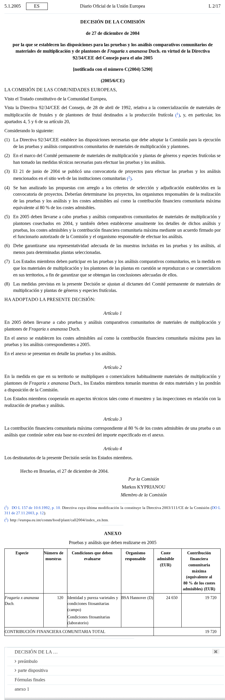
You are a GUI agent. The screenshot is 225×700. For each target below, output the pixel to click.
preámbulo (28, 661)
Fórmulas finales (30, 679)
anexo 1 (22, 689)
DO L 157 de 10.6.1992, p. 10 (36, 508)
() (177, 115)
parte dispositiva (33, 670)
